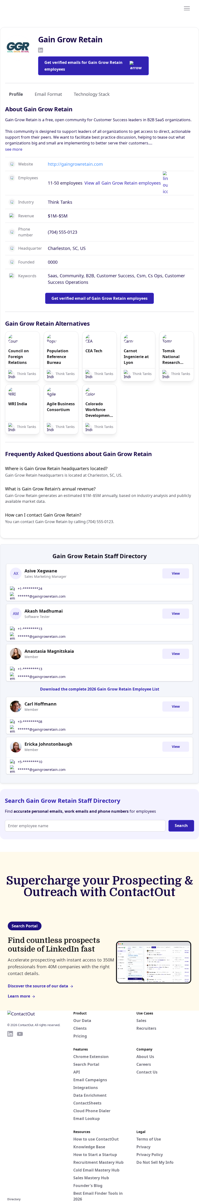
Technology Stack (92, 94)
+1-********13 (30, 628)
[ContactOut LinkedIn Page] (10, 1113)
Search (181, 825)
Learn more (19, 996)
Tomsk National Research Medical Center (171, 356)
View (176, 573)
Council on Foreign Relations (18, 356)
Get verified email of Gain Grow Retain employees (99, 298)
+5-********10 (30, 761)
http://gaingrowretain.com (75, 164)
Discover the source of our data (38, 986)
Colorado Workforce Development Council (98, 409)
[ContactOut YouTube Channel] (20, 1113)
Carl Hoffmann (41, 704)
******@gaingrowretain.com (42, 596)
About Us (145, 1056)
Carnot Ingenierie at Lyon (136, 356)
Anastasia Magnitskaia (49, 651)
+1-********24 (30, 588)
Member (31, 656)
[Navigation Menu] (187, 8)
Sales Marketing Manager (45, 576)
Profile (16, 94)
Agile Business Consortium (61, 406)
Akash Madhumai (44, 611)
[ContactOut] (31, 8)
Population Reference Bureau (57, 356)
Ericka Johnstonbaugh (48, 744)
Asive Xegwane (41, 571)
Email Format (48, 94)
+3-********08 (30, 721)
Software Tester (37, 616)
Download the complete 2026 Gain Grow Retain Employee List (99, 689)
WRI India (17, 403)
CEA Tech (93, 350)
